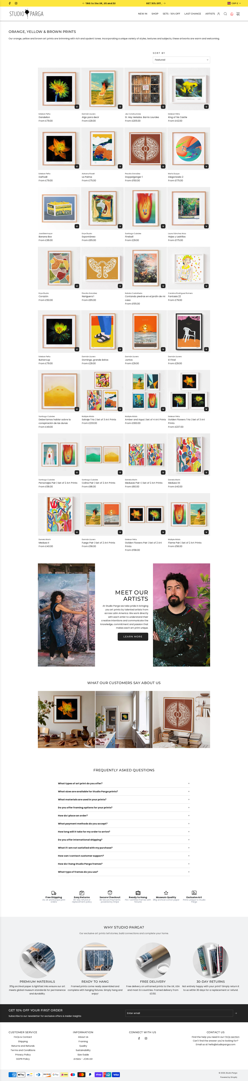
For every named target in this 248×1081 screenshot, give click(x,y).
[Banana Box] (59, 208)
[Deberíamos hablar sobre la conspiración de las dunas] (59, 391)
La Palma (87, 177)
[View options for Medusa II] (77, 532)
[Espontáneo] (102, 208)
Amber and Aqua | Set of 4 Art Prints (145, 419)
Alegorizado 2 (175, 177)
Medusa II (44, 542)
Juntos (129, 359)
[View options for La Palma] (120, 166)
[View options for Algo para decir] (120, 107)
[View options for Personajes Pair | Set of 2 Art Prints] (77, 472)
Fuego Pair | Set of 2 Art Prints (98, 542)
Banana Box (45, 236)
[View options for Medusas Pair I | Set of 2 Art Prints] (163, 472)
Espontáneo (88, 236)
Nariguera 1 (88, 296)
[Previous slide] (83, 3)
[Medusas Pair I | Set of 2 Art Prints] (145, 454)
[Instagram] (16, 3)
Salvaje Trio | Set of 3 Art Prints (99, 419)
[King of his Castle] (188, 89)
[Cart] (238, 14)
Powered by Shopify (228, 1077)
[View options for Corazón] (77, 286)
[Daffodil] (59, 148)
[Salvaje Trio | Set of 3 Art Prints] (102, 391)
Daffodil (43, 177)
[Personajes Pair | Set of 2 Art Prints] (59, 454)
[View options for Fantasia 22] (206, 286)
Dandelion (44, 117)
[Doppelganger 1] (145, 148)
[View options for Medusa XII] (206, 472)
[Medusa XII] (188, 454)
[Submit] (236, 1013)
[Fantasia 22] (188, 268)
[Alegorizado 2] (188, 148)
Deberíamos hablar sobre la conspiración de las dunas (55, 421)
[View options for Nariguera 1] (120, 286)
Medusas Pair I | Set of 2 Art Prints (143, 483)
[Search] (225, 14)
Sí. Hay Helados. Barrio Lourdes (142, 117)
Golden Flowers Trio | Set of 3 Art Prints (186, 421)
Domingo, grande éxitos (95, 359)
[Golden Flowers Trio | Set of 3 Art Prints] (188, 391)
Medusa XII (174, 483)
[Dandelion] (59, 89)
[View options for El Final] (206, 349)
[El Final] (188, 331)
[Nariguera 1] (102, 268)
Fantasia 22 (174, 296)
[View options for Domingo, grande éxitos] (120, 349)
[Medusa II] (59, 514)
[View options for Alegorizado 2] (206, 166)
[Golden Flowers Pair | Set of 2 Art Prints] (145, 514)
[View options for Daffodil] (77, 166)
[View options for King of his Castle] (206, 107)
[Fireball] (145, 208)
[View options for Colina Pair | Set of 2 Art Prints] (120, 472)
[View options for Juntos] (163, 349)
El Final (172, 359)
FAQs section (232, 1037)
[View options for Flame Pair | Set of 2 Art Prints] (206, 532)
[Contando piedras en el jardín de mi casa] (145, 268)
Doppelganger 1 (134, 177)
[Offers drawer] (231, 14)
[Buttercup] (59, 331)
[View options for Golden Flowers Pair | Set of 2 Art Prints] (163, 532)
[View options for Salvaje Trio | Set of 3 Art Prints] (120, 409)
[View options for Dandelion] (77, 107)
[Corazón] (59, 268)
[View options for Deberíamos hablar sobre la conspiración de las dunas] (77, 409)
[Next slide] (164, 3)
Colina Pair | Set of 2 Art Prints (98, 483)
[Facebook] (10, 3)
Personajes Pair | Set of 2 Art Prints (58, 483)
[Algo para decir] (102, 89)
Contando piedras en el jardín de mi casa (145, 298)
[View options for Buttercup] (77, 349)
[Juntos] (145, 331)
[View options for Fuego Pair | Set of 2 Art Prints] (120, 532)
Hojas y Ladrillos (177, 236)
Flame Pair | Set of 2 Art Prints (185, 542)
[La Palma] (102, 148)
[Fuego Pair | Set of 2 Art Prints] (102, 514)
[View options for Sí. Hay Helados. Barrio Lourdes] (163, 107)
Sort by (159, 53)
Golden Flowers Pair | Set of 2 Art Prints (143, 544)
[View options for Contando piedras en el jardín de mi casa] (163, 286)
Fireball (129, 236)
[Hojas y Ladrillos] (188, 208)
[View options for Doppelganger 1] (163, 166)
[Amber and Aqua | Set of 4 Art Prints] (145, 391)
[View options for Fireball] (163, 226)
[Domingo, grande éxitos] (102, 331)
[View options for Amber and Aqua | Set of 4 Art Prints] (163, 409)
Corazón (43, 296)
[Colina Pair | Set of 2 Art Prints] (102, 454)
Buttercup (44, 359)
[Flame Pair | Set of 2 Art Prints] (188, 514)
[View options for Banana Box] (77, 226)
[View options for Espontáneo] (120, 226)
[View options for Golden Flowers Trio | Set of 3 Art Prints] (206, 409)
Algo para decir (90, 117)
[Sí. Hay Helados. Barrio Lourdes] (145, 89)
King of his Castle (177, 117)
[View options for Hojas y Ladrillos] (206, 226)
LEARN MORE (133, 636)
